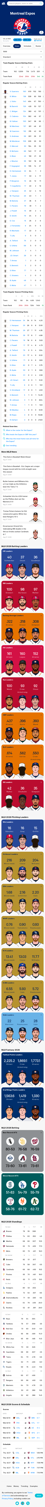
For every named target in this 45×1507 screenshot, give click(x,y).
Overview (6, 46)
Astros (8, 1375)
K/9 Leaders (8, 950)
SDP (33, 1437)
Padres (9, 1293)
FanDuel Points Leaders (12, 1054)
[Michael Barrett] (5, 107)
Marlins (9, 1241)
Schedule (27, 46)
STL (33, 1423)
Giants (8, 1302)
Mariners (9, 1385)
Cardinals (10, 1269)
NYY (32, 1462)
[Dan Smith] (5, 216)
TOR (32, 1467)
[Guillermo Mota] (5, 286)
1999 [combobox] (5, 51)
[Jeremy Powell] (5, 211)
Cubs (8, 1264)
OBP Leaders (8, 715)
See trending (11, 445)
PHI (17, 1423)
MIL (17, 1437)
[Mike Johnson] (5, 251)
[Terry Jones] (5, 176)
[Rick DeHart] (5, 420)
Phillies (9, 1236)
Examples (34, 1486)
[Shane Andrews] (5, 137)
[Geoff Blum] (5, 157)
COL (18, 1428)
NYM (33, 1472)
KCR (17, 1467)
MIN (33, 1418)
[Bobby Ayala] (5, 281)
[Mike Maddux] (5, 410)
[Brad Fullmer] (5, 122)
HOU (18, 1433)
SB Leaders (7, 782)
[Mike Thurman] (5, 196)
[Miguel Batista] (5, 201)
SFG (33, 1433)
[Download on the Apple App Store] (17, 1503)
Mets (8, 1251)
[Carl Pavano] (5, 206)
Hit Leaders (8, 647)
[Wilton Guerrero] (5, 132)
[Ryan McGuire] (5, 152)
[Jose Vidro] (5, 102)
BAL (18, 1418)
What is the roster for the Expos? (19, 430)
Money (16, 1486)
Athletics (10, 1390)
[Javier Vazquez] (5, 191)
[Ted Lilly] (5, 236)
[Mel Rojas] (5, 415)
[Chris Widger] (5, 112)
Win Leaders (8, 822)
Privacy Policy (7, 1498)
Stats (17, 46)
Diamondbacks (12, 1297)
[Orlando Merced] (5, 147)
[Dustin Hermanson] (5, 171)
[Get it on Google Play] (22, 1503)
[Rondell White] (5, 97)
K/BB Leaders (8, 983)
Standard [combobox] (7, 57)
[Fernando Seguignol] (5, 167)
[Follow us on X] (28, 1503)
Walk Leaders (8, 1015)
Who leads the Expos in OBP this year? (21, 434)
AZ (33, 1428)
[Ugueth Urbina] (5, 246)
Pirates (9, 1274)
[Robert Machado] (5, 231)
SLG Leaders (8, 747)
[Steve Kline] (5, 271)
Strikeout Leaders (10, 854)
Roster (38, 46)
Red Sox (9, 1328)
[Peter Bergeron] (5, 181)
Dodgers (9, 1288)
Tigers (8, 1362)
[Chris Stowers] (5, 276)
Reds (8, 1279)
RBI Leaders (8, 583)
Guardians (10, 1352)
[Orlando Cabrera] (5, 117)
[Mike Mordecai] (5, 142)
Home (9, 1486)
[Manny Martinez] (5, 127)
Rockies (9, 1307)
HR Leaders (7, 551)
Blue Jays (10, 1338)
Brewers (9, 1259)
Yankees (9, 1323)
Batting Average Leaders (13, 615)
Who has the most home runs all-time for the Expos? (22, 440)
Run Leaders (8, 680)
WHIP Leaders (9, 918)
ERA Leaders (8, 886)
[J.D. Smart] (5, 256)
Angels (9, 1395)
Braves (9, 1231)
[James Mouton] (5, 162)
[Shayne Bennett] (5, 266)
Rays (8, 1318)
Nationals (10, 1246)
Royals (8, 1367)
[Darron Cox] (5, 221)
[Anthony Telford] (5, 241)
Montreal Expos (22, 13)
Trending (24, 1486)
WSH (33, 1453)
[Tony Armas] (5, 261)
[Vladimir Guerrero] (5, 92)
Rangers (9, 1380)
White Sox (10, 1347)
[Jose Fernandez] (5, 226)
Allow (39, 1495)
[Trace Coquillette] (5, 186)
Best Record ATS (10, 1132)
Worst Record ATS (10, 1175)
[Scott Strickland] (5, 391)
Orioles (9, 1333)
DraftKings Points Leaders (14, 1090)
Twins (8, 1357)
